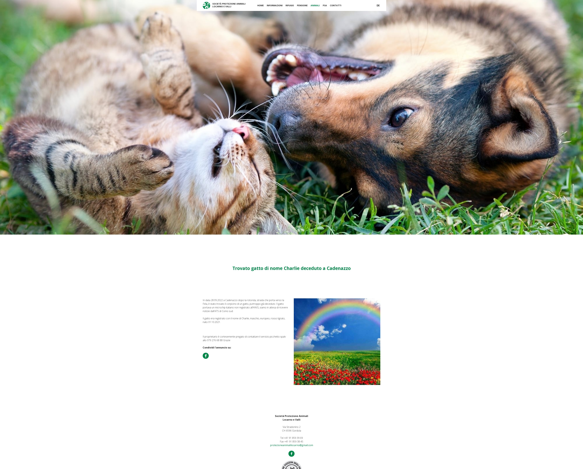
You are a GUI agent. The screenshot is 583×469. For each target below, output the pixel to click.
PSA (325, 5)
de (378, 5)
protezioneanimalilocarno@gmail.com (291, 445)
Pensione (302, 5)
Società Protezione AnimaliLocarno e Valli (228, 5)
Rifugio (290, 5)
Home (260, 5)
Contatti (335, 5)
